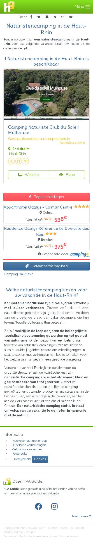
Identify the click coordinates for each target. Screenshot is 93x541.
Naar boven (80, 516)
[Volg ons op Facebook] (39, 506)
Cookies (40, 459)
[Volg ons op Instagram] (55, 507)
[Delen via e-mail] (62, 17)
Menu (80, 6)
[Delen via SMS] (70, 17)
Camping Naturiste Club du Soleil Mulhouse (43, 129)
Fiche (70, 175)
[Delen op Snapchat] (47, 17)
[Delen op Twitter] (38, 17)
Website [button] (31, 175)
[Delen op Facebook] (31, 17)
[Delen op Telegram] (54, 17)
